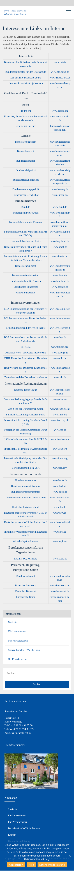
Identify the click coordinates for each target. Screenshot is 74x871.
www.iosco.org (60, 458)
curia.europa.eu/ (60, 195)
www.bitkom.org (59, 347)
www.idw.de (60, 531)
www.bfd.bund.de (60, 72)
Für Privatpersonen (18, 640)
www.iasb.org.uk (59, 420)
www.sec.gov (60, 467)
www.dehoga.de (60, 352)
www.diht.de (59, 358)
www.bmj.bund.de (59, 241)
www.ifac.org (60, 449)
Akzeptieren (16, 864)
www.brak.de (60, 486)
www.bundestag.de (59, 585)
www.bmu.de (60, 275)
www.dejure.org (60, 110)
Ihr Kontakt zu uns (17, 659)
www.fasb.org (60, 414)
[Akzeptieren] (69, 856)
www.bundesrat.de (59, 591)
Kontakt (12, 835)
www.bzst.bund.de (59, 281)
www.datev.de (60, 558)
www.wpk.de (59, 541)
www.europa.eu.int (60, 409)
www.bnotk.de (59, 480)
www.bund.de (60, 207)
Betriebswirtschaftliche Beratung (24, 828)
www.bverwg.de (60, 189)
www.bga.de (60, 337)
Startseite (13, 622)
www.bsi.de (60, 62)
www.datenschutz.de (60, 77)
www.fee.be (60, 430)
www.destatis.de (60, 287)
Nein (31, 864)
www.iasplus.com (60, 439)
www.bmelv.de (59, 256)
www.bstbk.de (60, 491)
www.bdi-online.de (60, 318)
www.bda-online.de (60, 309)
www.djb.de (60, 507)
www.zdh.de (60, 377)
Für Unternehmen (17, 631)
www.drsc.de (59, 399)
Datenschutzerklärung (52, 864)
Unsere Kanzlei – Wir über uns (24, 650)
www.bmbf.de (60, 247)
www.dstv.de (59, 512)
